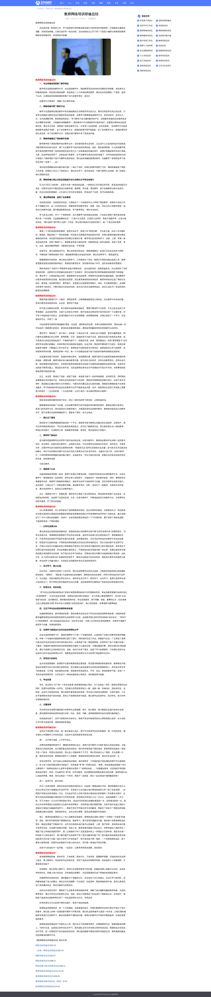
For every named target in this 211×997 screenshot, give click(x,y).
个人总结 (70, 4)
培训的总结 (163, 26)
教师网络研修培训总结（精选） (49, 981)
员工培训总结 (145, 61)
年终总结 (77, 4)
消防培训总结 (145, 71)
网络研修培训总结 (43, 956)
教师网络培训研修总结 (45, 986)
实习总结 (132, 4)
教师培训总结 (163, 41)
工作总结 (39, 9)
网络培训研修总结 (43, 945)
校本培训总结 (163, 56)
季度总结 (109, 4)
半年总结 (116, 4)
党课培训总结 (163, 61)
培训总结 (124, 4)
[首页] (44, 3)
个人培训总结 (145, 56)
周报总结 (101, 4)
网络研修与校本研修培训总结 (48, 966)
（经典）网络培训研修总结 (47, 950)
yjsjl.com (109, 994)
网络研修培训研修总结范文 (47, 971)
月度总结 (93, 4)
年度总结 (85, 4)
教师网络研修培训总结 (45, 976)
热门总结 (62, 4)
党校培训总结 (145, 66)
